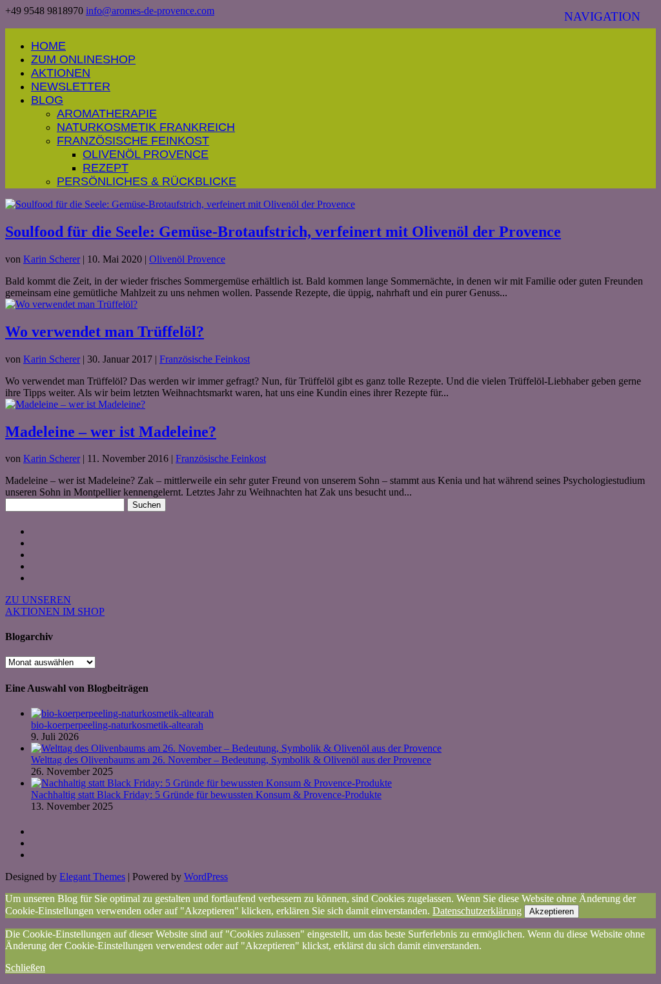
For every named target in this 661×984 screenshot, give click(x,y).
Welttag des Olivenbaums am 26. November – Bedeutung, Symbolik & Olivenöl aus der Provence (231, 759)
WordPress (206, 876)
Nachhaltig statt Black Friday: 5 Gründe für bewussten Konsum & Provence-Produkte (206, 794)
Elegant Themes (92, 876)
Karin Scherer (51, 259)
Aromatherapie (107, 113)
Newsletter (70, 86)
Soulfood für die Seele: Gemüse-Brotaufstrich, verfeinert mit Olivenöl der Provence (283, 231)
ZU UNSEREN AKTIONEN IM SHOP (55, 605)
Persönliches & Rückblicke (146, 181)
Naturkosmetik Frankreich (146, 127)
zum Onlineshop (83, 59)
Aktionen (60, 72)
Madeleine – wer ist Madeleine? (110, 431)
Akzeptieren (551, 911)
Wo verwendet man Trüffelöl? (104, 331)
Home (48, 45)
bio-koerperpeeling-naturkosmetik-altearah (117, 724)
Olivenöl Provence (145, 154)
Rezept (105, 167)
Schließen (25, 967)
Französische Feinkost (133, 140)
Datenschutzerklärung (477, 910)
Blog (47, 100)
